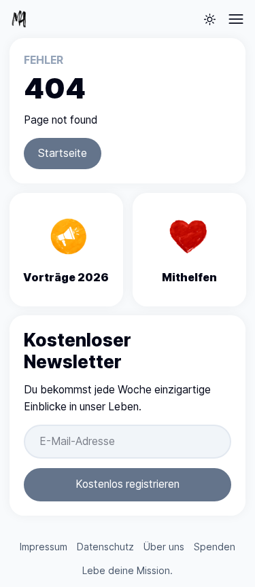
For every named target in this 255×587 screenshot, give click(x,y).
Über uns (163, 546)
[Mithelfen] (189, 249)
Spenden (214, 546)
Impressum (43, 546)
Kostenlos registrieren (127, 484)
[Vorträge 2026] (66, 249)
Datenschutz (105, 546)
